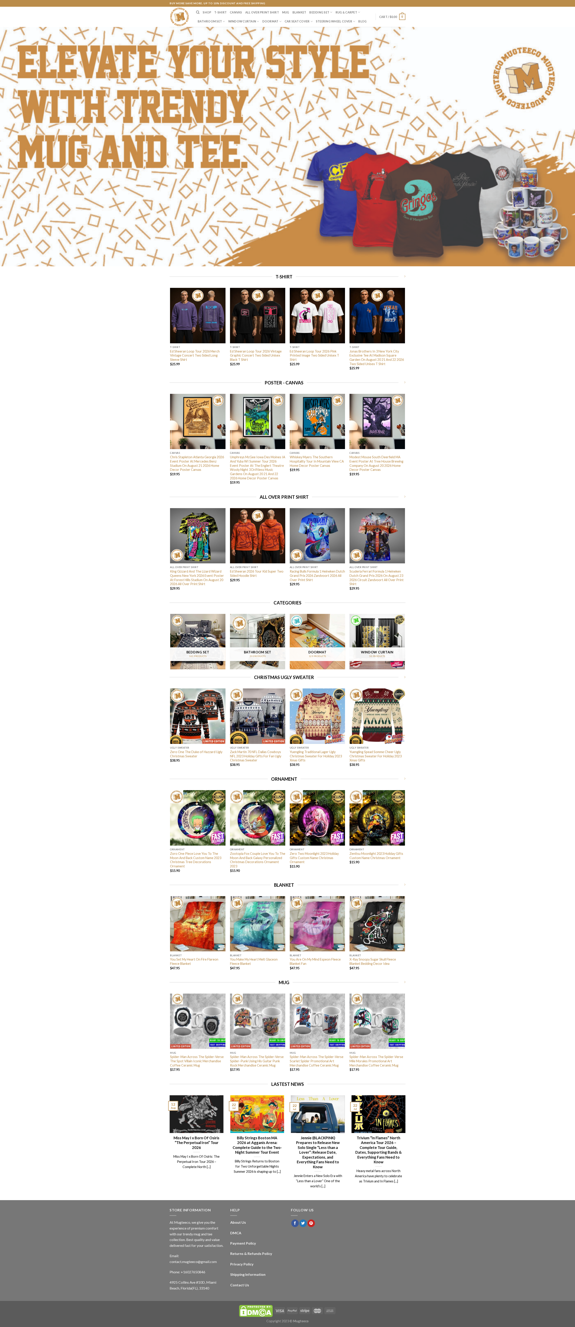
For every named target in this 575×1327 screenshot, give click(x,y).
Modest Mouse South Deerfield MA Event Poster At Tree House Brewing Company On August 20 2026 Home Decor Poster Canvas (376, 463)
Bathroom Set (210, 21)
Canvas (236, 12)
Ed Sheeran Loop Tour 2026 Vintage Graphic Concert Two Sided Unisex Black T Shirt (256, 355)
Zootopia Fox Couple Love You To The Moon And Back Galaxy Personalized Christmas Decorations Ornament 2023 (257, 860)
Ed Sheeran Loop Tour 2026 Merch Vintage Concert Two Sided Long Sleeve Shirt (195, 355)
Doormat (270, 21)
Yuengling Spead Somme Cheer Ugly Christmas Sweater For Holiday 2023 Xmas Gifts (375, 756)
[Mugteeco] (179, 17)
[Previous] (170, 333)
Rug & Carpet (346, 12)
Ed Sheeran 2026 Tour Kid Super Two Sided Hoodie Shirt (256, 573)
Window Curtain (242, 21)
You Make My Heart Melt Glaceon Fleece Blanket (254, 961)
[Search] (197, 12)
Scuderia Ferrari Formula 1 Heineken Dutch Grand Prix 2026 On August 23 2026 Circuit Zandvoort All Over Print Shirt (376, 577)
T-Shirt (220, 12)
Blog (362, 21)
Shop (207, 12)
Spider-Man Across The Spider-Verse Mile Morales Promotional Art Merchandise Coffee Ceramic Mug (376, 1061)
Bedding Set (319, 12)
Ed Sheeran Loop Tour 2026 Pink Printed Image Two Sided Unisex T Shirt (314, 355)
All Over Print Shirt (262, 12)
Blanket (299, 12)
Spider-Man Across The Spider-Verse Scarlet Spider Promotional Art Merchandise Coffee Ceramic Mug (316, 1061)
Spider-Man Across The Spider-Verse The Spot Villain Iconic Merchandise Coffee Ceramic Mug (197, 1061)
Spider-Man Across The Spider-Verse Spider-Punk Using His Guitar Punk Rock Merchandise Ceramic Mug (257, 1061)
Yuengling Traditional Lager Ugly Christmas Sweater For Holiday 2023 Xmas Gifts (316, 756)
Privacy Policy (242, 1264)
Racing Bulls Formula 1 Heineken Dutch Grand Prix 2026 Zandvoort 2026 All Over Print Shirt (317, 575)
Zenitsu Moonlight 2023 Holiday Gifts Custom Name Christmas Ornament (376, 856)
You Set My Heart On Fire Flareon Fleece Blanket (194, 961)
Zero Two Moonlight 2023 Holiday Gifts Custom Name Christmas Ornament (314, 858)
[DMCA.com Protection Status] (256, 1310)
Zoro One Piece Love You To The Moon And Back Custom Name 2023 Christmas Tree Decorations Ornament (195, 860)
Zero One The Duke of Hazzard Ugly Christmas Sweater (196, 754)
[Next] (404, 333)
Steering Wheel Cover (334, 21)
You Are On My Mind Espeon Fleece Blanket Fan (315, 961)
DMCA (235, 1233)
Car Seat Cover (297, 21)
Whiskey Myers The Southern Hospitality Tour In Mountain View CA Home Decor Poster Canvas (317, 461)
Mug (285, 12)
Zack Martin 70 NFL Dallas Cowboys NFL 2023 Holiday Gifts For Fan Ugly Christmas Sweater (255, 756)
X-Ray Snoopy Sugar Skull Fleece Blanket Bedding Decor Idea (372, 961)
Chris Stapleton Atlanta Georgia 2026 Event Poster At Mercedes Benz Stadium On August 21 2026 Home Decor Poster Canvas (197, 463)
